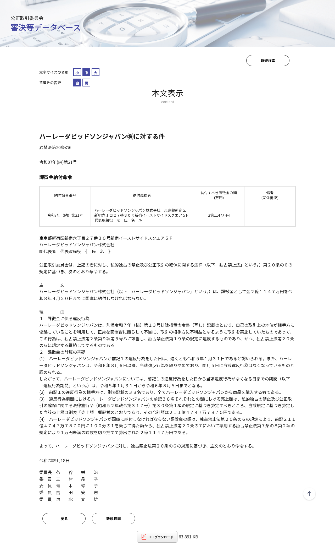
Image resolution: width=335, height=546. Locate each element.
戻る (64, 518)
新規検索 (268, 60)
